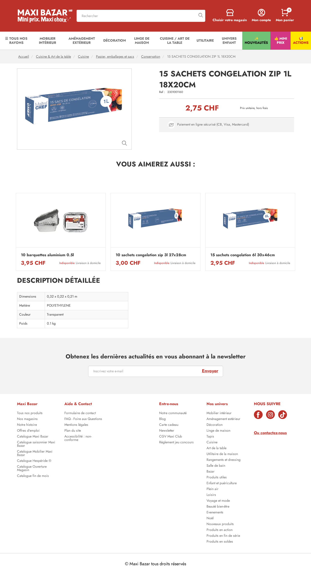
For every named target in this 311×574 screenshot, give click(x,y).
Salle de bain (216, 466)
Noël (210, 518)
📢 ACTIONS (301, 40)
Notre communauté (173, 413)
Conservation (150, 56)
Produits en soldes (220, 542)
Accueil (23, 56)
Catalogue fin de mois (33, 476)
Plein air (212, 489)
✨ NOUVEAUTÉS (256, 40)
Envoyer (210, 371)
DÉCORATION (114, 40)
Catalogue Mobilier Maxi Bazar (34, 453)
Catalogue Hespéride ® (34, 461)
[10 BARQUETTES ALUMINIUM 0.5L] (60, 221)
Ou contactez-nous (270, 433)
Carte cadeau (168, 425)
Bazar (211, 472)
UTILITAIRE (205, 40)
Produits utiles (217, 478)
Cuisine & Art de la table (53, 56)
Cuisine (83, 56)
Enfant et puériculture (222, 483)
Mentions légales (76, 425)
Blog (162, 419)
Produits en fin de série (223, 536)
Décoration (215, 425)
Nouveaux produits (220, 524)
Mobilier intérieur (219, 413)
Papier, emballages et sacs (115, 56)
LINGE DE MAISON (141, 40)
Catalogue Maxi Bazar (32, 437)
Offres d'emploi (28, 431)
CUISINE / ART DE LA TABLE (175, 40)
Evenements (215, 513)
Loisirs (211, 495)
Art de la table (216, 448)
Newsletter (166, 431)
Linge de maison (218, 431)
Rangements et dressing (224, 460)
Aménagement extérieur (223, 419)
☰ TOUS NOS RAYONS (16, 40)
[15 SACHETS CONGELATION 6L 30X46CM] (250, 221)
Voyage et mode (218, 501)
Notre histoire (27, 425)
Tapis (210, 437)
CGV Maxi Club (170, 437)
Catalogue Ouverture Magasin (32, 468)
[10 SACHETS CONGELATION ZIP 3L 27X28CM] (155, 221)
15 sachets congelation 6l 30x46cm (242, 255)
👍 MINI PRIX (280, 40)
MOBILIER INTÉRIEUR (47, 40)
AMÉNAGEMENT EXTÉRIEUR (82, 40)
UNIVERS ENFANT (229, 40)
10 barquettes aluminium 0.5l (47, 255)
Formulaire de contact (80, 413)
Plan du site (72, 431)
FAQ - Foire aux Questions (83, 419)
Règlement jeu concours (176, 443)
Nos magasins (27, 419)
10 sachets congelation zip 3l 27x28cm (151, 255)
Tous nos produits (30, 413)
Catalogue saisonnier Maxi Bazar (36, 444)
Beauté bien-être (218, 507)
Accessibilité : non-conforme (78, 438)
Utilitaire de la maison (222, 454)
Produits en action (220, 530)
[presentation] (16, 232)
